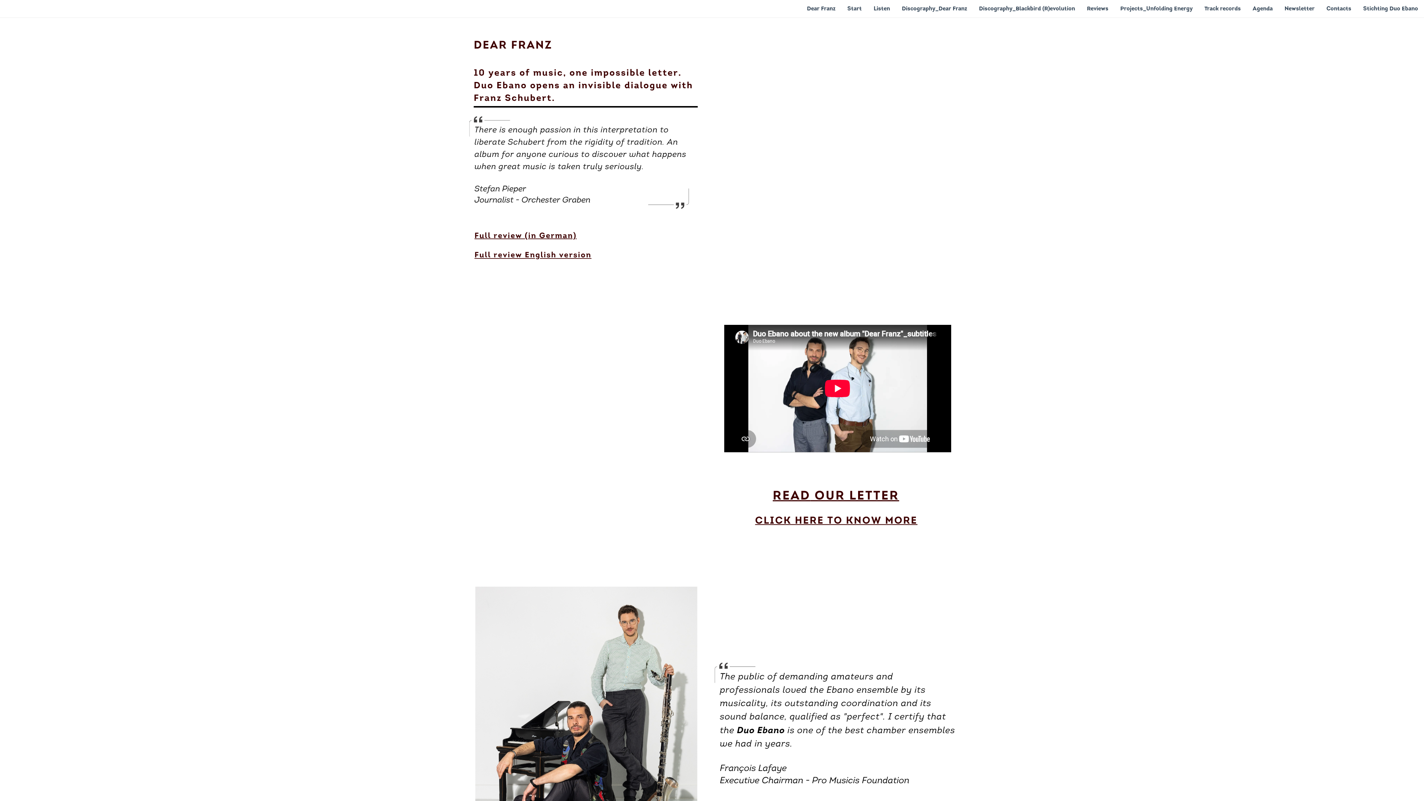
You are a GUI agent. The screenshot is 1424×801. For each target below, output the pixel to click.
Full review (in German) (526, 236)
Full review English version (533, 256)
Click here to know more (836, 521)
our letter (855, 497)
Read (792, 497)
